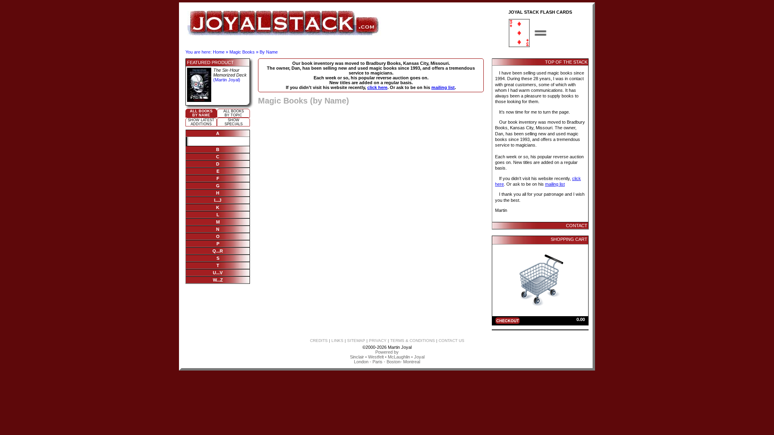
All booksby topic (233, 113)
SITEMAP (356, 340)
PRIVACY (378, 340)
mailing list (443, 87)
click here (377, 87)
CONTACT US (451, 340)
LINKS (337, 340)
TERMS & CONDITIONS (412, 340)
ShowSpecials (234, 122)
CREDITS (319, 340)
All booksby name (201, 113)
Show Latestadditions (201, 122)
